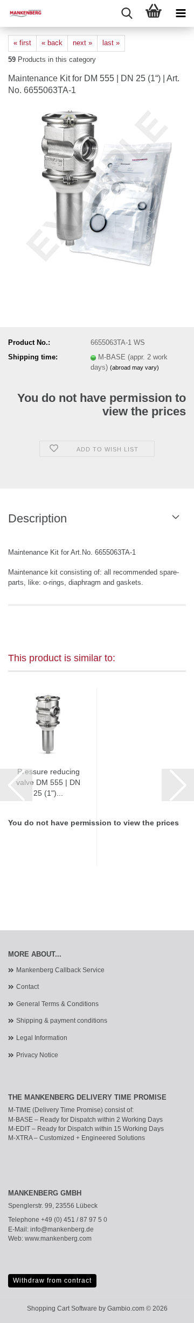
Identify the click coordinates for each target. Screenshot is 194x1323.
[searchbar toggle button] (126, 13)
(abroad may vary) (134, 367)
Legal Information (41, 1038)
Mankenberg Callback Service (60, 970)
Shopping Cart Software (62, 1308)
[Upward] (164, 1307)
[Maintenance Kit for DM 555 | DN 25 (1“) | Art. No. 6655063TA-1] (97, 187)
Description (37, 518)
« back (52, 43)
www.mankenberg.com (58, 1238)
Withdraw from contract (52, 1280)
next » (82, 43)
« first (22, 43)
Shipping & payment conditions (61, 1020)
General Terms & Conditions (57, 1004)
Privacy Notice (37, 1055)
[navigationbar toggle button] (180, 13)
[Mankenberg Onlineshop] (21, 13)
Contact (27, 987)
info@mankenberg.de (62, 1229)
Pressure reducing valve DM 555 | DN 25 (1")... (48, 782)
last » (111, 43)
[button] (16, 785)
